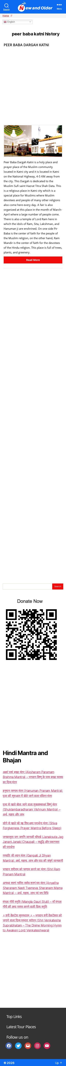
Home (6, 15)
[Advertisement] (33, 85)
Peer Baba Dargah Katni (26, 45)
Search (57, 586)
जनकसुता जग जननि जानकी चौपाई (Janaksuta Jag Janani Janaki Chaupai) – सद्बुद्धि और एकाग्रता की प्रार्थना (33, 842)
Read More (33, 260)
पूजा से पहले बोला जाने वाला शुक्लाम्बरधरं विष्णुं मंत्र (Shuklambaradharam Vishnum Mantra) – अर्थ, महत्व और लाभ (31, 809)
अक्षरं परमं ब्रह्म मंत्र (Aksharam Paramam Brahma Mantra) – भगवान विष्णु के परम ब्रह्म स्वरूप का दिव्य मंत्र (33, 777)
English (11, 21)
